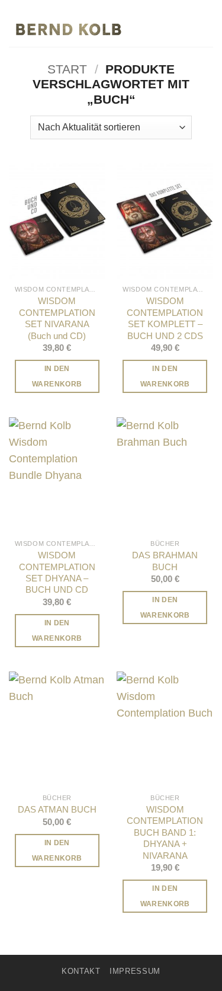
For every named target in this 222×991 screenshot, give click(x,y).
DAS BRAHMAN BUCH (165, 560)
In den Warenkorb (57, 376)
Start (67, 69)
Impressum (135, 971)
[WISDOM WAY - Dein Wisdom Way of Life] (68, 29)
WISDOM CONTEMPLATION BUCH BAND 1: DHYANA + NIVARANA (165, 832)
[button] (205, 29)
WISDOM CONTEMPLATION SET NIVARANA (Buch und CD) (57, 318)
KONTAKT (81, 971)
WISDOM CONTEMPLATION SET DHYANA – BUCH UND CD (57, 572)
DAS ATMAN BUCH (57, 809)
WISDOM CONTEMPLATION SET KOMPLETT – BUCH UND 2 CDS (165, 318)
